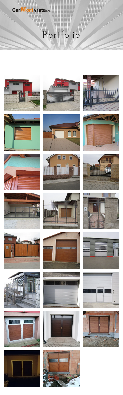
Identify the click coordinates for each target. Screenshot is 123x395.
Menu (116, 10)
